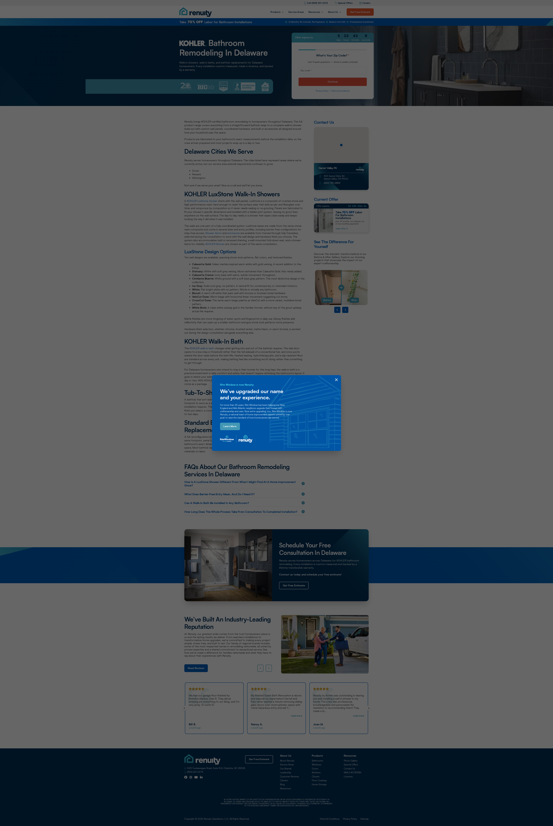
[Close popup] (336, 379)
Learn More (230, 426)
